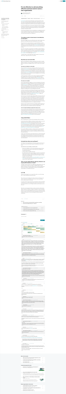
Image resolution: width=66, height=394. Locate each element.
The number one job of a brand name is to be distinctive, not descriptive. (4, 22)
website (31, 328)
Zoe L (27, 390)
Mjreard (24, 386)
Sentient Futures (24, 390)
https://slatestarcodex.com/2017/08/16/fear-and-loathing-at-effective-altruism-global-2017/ (31, 337)
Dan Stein (24, 367)
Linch (23, 239)
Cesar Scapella (24, 343)
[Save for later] (41, 16)
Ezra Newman (25, 278)
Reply (22, 237)
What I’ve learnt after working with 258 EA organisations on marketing (32, 357)
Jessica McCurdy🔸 (25, 388)
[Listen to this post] (40, 16)
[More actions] (44, 16)
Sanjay (23, 258)
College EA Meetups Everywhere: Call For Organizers (30, 385)
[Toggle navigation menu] (1, 1)
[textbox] (33, 217)
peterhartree (24, 296)
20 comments (2, 37)
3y (31, 235)
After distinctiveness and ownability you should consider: (5, 32)
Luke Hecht (24, 378)
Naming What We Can (34, 285)
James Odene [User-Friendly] (40, 210)
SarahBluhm (26, 386)
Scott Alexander (29, 386)
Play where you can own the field (5, 23)
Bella (41, 209)
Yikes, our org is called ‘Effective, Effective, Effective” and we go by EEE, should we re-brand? (5, 35)
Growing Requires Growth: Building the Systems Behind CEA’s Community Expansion (34, 387)
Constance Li (29, 390)
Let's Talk (2, 36)
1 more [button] (44, 18)
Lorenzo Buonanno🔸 (25, 335)
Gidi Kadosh (24, 283)
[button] (21, 223)
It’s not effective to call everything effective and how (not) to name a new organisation (5, 19)
